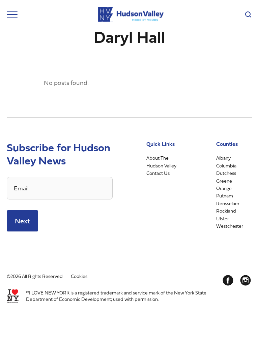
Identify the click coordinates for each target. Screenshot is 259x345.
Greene (224, 180)
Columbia (226, 165)
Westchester (229, 225)
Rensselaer (227, 203)
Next (22, 221)
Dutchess (226, 173)
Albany (223, 157)
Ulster (222, 218)
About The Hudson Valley (161, 161)
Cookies (79, 276)
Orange (224, 188)
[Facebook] (228, 280)
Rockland (226, 210)
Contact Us (158, 173)
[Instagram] (245, 280)
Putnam (224, 195)
